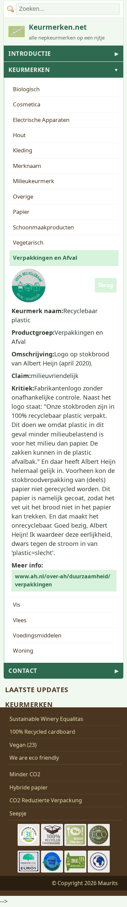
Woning (23, 650)
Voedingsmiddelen (37, 635)
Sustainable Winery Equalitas (46, 719)
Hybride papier (28, 787)
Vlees (19, 620)
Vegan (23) (23, 745)
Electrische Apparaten (41, 120)
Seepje (17, 813)
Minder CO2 (24, 774)
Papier (21, 212)
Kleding (22, 150)
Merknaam (27, 166)
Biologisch (26, 89)
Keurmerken (63, 70)
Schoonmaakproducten (43, 227)
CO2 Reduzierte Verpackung (45, 800)
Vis (16, 604)
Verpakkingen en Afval (45, 257)
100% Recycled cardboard (42, 731)
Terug (105, 285)
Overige (23, 196)
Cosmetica (26, 104)
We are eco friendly (34, 757)
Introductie (63, 53)
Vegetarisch (28, 242)
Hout (19, 135)
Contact (63, 671)
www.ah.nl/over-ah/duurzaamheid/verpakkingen (62, 580)
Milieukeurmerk (33, 181)
